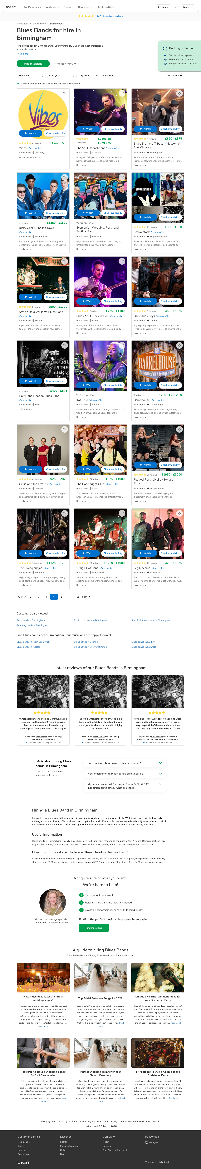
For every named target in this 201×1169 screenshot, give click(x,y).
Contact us (23, 1154)
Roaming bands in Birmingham (33, 625)
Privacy (21, 1150)
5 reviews (36, 307)
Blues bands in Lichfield (143, 647)
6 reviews (36, 143)
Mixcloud (164, 1162)
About (106, 1142)
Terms (21, 1146)
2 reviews (23, 391)
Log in (186, 7)
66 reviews (152, 474)
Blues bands (39, 23)
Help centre (24, 1142)
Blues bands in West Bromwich (33, 642)
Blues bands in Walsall (28, 647)
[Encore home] (11, 7)
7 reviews (94, 311)
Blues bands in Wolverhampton (90, 647)
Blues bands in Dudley (143, 642)
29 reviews (152, 227)
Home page (23, 23)
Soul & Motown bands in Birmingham (150, 620)
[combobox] (31, 75)
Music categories (69, 1146)
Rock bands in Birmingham (31, 620)
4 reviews (151, 138)
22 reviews (95, 563)
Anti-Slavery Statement (115, 1150)
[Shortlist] (176, 7)
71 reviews (95, 479)
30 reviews (81, 142)
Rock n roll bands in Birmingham (91, 620)
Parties (67, 7)
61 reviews (37, 479)
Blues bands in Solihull (86, 642)
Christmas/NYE (105, 7)
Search (165, 7)
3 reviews (23, 223)
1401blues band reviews (110, 16)
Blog (62, 1154)
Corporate (83, 7)
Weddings (51, 7)
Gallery (64, 1150)
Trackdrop (150, 1162)
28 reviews (152, 563)
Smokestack (41, 736)
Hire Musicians (31, 7)
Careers (107, 1146)
